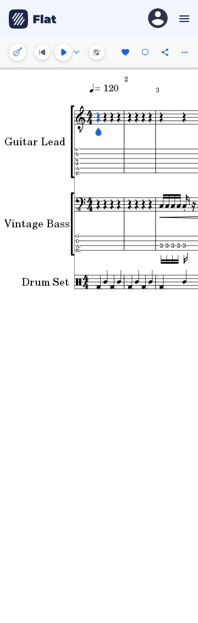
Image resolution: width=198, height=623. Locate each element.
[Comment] (145, 52)
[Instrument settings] (17, 52)
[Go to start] (42, 52)
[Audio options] (76, 52)
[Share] (165, 52)
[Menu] (183, 19)
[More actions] (184, 52)
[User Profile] (158, 19)
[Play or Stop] (63, 52)
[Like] (125, 52)
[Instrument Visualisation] (97, 52)
